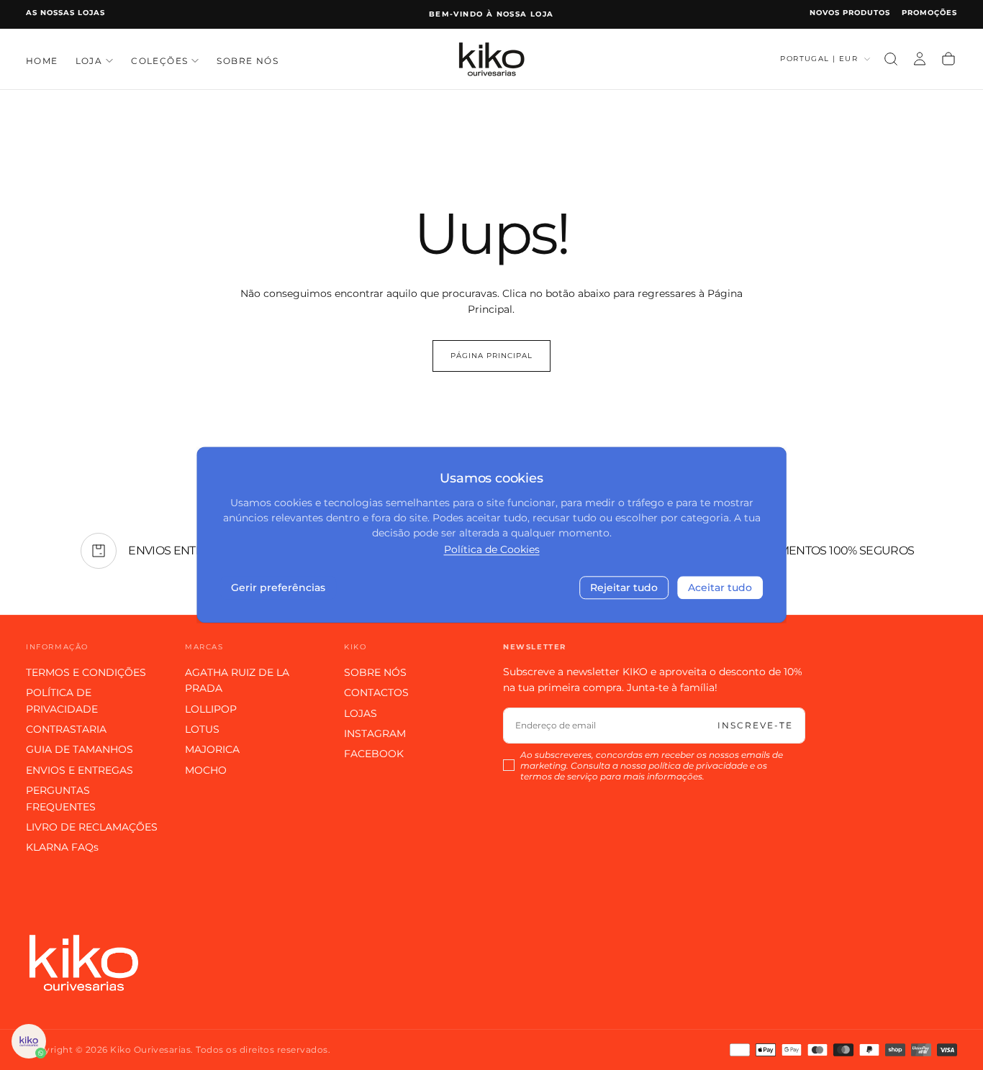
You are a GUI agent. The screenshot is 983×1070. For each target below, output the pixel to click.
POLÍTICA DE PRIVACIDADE (62, 700)
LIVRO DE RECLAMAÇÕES (92, 826)
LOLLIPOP (211, 709)
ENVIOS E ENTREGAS (79, 770)
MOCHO (206, 770)
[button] (891, 58)
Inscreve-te (755, 725)
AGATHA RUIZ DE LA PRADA (237, 680)
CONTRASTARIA (66, 729)
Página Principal (491, 355)
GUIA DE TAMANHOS (79, 749)
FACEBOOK (374, 753)
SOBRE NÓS (247, 60)
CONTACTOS (376, 692)
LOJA (89, 60)
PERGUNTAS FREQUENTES (61, 798)
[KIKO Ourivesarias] (83, 962)
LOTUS (202, 729)
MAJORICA (212, 749)
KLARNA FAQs (62, 847)
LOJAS (360, 713)
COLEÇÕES (159, 60)
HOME (42, 60)
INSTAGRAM (375, 733)
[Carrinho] (948, 58)
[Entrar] (919, 58)
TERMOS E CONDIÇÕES (86, 672)
